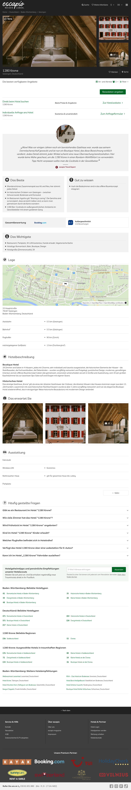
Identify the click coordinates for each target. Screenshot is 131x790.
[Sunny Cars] (17, 775)
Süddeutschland (10, 638)
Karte (126, 72)
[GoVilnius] (113, 774)
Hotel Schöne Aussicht (74, 685)
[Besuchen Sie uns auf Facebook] (111, 786)
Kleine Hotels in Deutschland (15, 625)
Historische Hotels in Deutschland (80, 616)
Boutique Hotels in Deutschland (16, 620)
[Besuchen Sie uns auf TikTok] (126, 786)
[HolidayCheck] (113, 762)
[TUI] (81, 762)
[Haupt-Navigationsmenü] (126, 4)
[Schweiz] (49, 775)
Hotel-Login (95, 727)
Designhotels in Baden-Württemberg (18, 598)
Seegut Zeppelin (8, 689)
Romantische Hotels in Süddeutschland (19, 653)
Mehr (117, 493)
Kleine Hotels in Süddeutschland (80, 653)
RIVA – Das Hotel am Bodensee (77, 676)
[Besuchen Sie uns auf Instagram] (116, 786)
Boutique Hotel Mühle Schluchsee (78, 689)
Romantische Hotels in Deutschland (18, 616)
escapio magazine (54, 730)
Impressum (52, 734)
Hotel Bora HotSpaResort (75, 681)
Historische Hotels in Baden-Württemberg (84, 594)
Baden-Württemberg (28, 12)
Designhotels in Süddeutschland (16, 658)
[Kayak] (17, 762)
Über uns (51, 727)
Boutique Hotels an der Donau (79, 662)
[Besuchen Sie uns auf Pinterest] (121, 786)
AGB (6, 734)
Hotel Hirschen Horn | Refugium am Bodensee (19, 685)
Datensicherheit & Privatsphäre (16, 738)
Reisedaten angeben (112, 91)
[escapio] (14, 5)
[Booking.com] (49, 762)
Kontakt (8, 727)
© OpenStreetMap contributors (113, 303)
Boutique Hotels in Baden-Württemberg (19, 602)
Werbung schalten (97, 734)
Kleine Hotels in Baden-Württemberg (82, 598)
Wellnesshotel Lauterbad (11, 676)
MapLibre (86, 303)
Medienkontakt (96, 738)
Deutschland (14, 12)
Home (5, 12)
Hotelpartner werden (98, 730)
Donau (71, 638)
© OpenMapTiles (96, 303)
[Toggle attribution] (125, 302)
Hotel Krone (7, 681)
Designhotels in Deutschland (79, 620)
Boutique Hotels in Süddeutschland (17, 662)
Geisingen (42, 12)
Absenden (118, 569)
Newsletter (9, 730)
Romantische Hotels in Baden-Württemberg (21, 594)
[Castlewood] (81, 775)
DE (118, 5)
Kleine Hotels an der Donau (78, 658)
